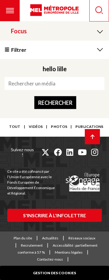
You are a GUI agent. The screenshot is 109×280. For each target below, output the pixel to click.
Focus (19, 31)
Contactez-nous (50, 259)
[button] (10, 10)
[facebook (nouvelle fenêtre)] (58, 152)
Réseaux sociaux (81, 238)
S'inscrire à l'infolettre (54, 215)
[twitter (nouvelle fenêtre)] (45, 152)
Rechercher (55, 102)
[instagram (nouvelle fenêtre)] (94, 152)
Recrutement (32, 245)
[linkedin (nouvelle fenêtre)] (69, 152)
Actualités (50, 238)
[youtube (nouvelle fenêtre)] (82, 152)
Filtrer (18, 50)
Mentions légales (69, 252)
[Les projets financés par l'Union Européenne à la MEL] (83, 182)
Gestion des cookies (54, 273)
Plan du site (23, 238)
